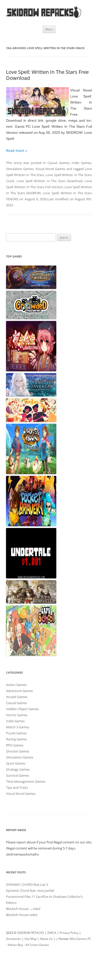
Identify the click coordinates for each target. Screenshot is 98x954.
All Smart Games (37, 945)
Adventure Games (19, 690)
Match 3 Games (17, 727)
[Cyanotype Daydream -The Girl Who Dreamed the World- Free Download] (31, 395)
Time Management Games (25, 781)
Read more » (16, 150)
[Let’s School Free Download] (31, 654)
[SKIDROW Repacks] (43, 17)
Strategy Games (18, 769)
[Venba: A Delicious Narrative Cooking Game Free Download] (31, 420)
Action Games (16, 684)
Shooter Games (17, 751)
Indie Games (81, 162)
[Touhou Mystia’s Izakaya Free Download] (31, 370)
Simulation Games (19, 169)
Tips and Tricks (17, 787)
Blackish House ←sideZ (23, 908)
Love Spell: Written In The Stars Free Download (47, 75)
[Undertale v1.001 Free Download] (31, 577)
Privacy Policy (69, 933)
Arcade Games (16, 697)
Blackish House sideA (21, 914)
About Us (46, 939)
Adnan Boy (15, 945)
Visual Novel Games (50, 169)
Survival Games (17, 775)
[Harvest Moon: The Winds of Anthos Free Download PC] (31, 473)
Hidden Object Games (22, 709)
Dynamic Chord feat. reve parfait (30, 890)
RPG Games (14, 745)
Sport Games (15, 763)
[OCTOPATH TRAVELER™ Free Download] (31, 602)
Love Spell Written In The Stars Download (49, 181)
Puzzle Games (16, 733)
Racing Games (16, 739)
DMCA (51, 933)
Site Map (30, 939)
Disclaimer (13, 939)
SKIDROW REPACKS (30, 933)
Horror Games (16, 715)
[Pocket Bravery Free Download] (31, 525)
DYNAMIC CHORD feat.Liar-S (27, 884)
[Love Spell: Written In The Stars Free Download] (37, 102)
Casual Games (58, 162)
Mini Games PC (80, 939)
